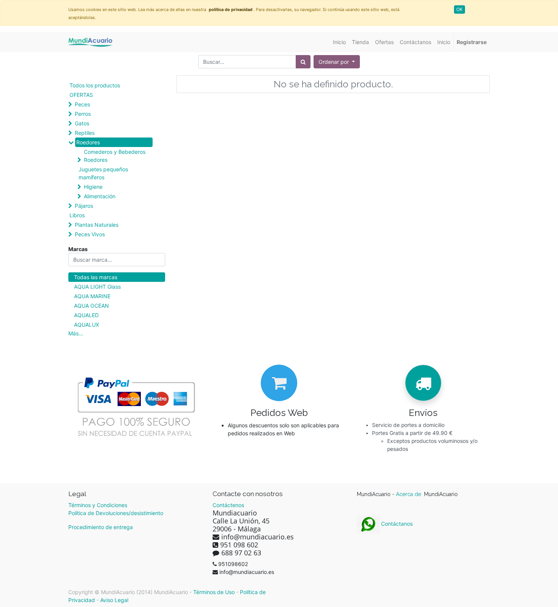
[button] (337, 61)
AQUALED (86, 315)
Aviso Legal (114, 600)
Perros (83, 114)
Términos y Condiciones (97, 505)
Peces (82, 104)
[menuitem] (339, 42)
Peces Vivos (90, 234)
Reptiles (85, 133)
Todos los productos (94, 85)
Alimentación (99, 196)
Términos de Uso (214, 592)
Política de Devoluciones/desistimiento (115, 513)
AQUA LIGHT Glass (97, 286)
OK (459, 9)
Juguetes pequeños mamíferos (103, 173)
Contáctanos (396, 523)
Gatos (82, 123)
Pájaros (84, 205)
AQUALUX (86, 324)
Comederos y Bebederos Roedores (114, 156)
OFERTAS (81, 95)
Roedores (88, 142)
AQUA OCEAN (91, 305)
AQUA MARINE (92, 296)
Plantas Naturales (96, 224)
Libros (77, 215)
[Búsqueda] (303, 61)
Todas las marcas (95, 277)
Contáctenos (228, 505)
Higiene (93, 186)
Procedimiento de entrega (100, 527)
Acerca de (409, 494)
